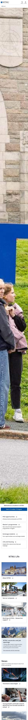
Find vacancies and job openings (11, 650)
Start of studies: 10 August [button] (14, 509)
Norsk (4, 6)
